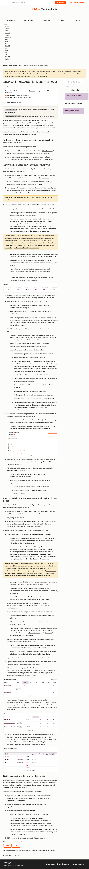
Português (7, 33)
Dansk (6, 48)
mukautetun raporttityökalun (13, 787)
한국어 (6, 52)
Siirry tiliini (8, 63)
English (7, 59)
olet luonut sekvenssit (13, 120)
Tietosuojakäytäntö (63, 864)
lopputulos (40, 395)
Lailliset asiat (50, 864)
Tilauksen (32, 91)
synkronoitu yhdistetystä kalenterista (36, 231)
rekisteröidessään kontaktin (35, 405)
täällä (45, 76)
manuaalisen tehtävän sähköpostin (25, 407)
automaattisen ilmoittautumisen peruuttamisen (40, 366)
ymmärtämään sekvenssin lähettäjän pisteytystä (19, 134)
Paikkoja (10, 102)
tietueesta (18, 231)
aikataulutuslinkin (27, 322)
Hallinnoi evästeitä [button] (78, 864)
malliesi (39, 700)
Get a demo (60, 2)
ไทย (6, 54)
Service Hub (11, 97)
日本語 (6, 30)
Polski (6, 41)
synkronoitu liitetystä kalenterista (34, 371)
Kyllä (7, 845)
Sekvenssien (25, 116)
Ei (16, 845)
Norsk (6, 50)
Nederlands (8, 37)
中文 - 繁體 (7, 46)
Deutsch (7, 28)
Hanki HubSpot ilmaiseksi (76, 2)
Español (7, 26)
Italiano (7, 39)
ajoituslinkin (52, 229)
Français (7, 35)
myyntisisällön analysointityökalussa (24, 785)
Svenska (7, 43)
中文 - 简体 (7, 56)
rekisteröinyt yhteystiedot (31, 120)
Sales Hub (10, 95)
